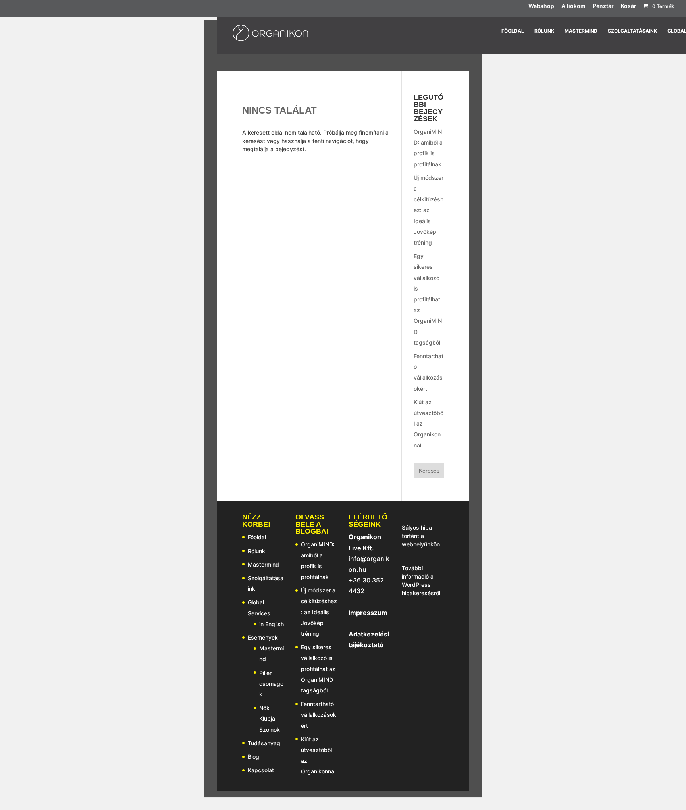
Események (263, 637)
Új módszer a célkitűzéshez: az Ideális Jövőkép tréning (428, 210)
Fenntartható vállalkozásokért (318, 714)
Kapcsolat (261, 770)
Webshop (541, 6)
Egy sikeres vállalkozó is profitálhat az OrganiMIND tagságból (428, 299)
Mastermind (581, 31)
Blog (253, 756)
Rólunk (544, 31)
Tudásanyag (264, 743)
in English (271, 624)
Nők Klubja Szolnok (269, 718)
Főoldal (512, 31)
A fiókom (573, 6)
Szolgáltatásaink (632, 31)
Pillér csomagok (271, 683)
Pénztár (603, 6)
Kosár (628, 6)
